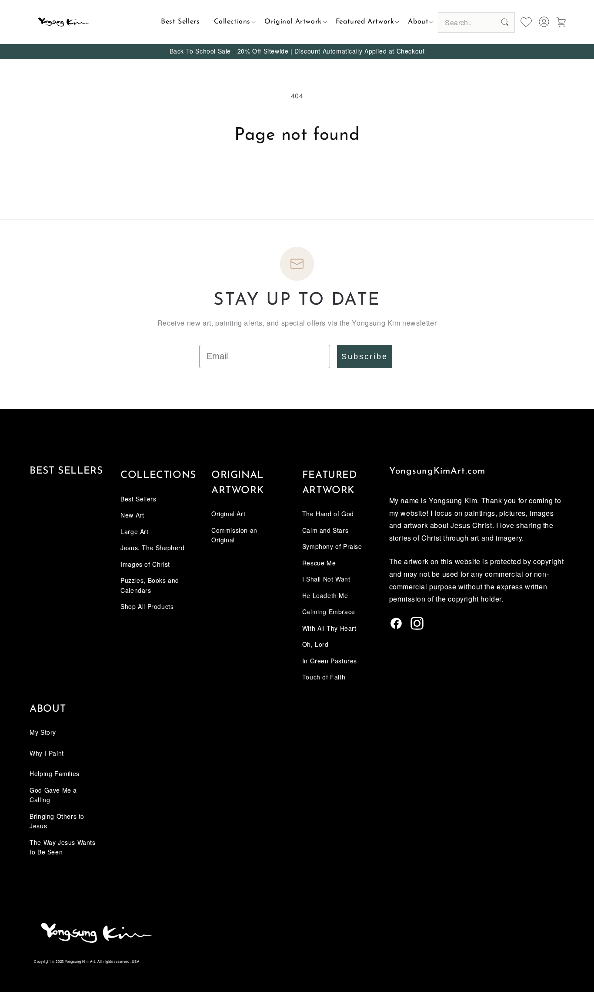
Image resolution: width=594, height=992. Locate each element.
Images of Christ (145, 564)
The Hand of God (328, 513)
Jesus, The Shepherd (152, 547)
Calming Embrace (328, 611)
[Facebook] (396, 626)
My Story (43, 732)
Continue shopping (297, 178)
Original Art (228, 513)
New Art (132, 515)
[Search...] (504, 22)
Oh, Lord (315, 644)
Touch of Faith (323, 677)
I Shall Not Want (326, 579)
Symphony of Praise (332, 546)
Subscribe (364, 356)
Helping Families (55, 773)
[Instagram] (417, 626)
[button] (232, 22)
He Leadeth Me (325, 595)
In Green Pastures (329, 660)
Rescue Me (319, 562)
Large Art (134, 531)
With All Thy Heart (329, 628)
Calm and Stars (325, 530)
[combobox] (476, 22)
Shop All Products (147, 606)
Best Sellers (66, 471)
